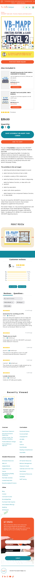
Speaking (4, 507)
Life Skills (22, 439)
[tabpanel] (17, 342)
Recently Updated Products (9, 483)
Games (4, 471)
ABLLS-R (4, 463)
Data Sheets (23, 471)
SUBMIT (18, 558)
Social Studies (23, 447)
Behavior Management (26, 463)
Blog (3, 491)
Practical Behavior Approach (6, 444)
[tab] (19, 294)
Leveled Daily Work (7, 480)
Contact (4, 494)
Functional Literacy (24, 431)
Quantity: (5, 124)
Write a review (22, 286)
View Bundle (16, 87)
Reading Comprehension (26, 449)
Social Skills (22, 452)
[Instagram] (7, 576)
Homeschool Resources (26, 474)
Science (22, 444)
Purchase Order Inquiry (17, 62)
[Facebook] (2, 576)
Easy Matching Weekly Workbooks (8, 474)
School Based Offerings (8, 504)
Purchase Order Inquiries (8, 502)
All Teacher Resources (25, 460)
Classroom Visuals (24, 466)
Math (21, 442)
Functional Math (24, 434)
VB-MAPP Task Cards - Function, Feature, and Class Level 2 (8, 411)
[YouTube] (10, 576)
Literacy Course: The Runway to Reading (7, 438)
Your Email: (9, 550)
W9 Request (5, 510)
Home (2, 12)
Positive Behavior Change (9, 441)
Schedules (22, 476)
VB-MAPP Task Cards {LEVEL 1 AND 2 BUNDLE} (20, 93)
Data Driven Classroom (8, 431)
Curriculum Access (7, 496)
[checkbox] (7, 306)
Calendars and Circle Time (26, 468)
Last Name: (9, 544)
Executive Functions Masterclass (7, 434)
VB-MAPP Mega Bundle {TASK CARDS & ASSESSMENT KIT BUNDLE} (21, 73)
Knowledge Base (6, 499)
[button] (23, 7)
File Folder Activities (7, 477)
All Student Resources (8, 460)
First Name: (9, 539)
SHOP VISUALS (21, 3)
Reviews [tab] (8, 293)
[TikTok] (13, 576)
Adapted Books (6, 466)
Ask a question (12, 286)
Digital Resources (6, 468)
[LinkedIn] (5, 576)
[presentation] (2, 237)
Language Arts (23, 436)
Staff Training (23, 479)
